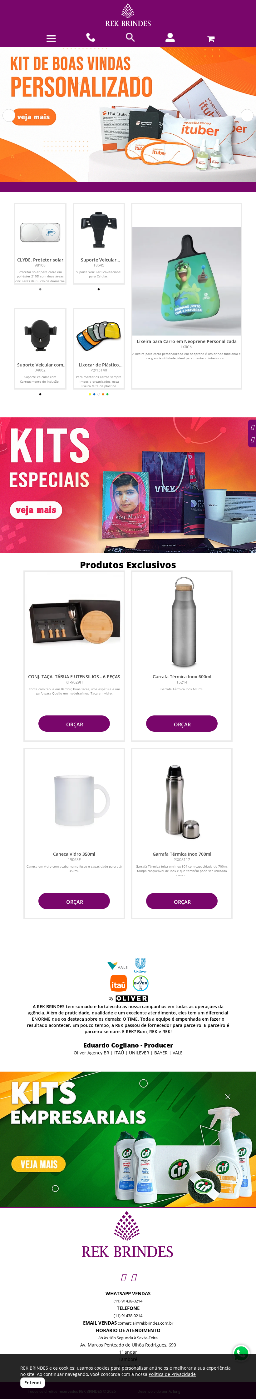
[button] (8, 115)
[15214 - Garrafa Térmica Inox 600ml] (181, 621)
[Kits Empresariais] (128, 1139)
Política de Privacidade (172, 1374)
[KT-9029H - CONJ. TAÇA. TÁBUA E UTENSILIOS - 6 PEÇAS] (74, 621)
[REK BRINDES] (128, 14)
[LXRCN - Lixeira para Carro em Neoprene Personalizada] (186, 281)
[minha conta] (170, 37)
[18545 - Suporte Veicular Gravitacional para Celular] (99, 229)
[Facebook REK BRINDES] (133, 1277)
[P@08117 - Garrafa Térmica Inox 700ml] (181, 798)
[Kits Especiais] (128, 485)
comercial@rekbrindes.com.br (145, 1323)
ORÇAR (74, 724)
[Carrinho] (210, 37)
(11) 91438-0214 (128, 1301)
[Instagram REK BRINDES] (123, 1277)
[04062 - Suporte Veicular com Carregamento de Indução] (40, 334)
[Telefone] (91, 37)
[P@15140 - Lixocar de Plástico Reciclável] (99, 334)
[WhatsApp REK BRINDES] (241, 1353)
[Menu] (51, 38)
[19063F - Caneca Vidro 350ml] (74, 798)
